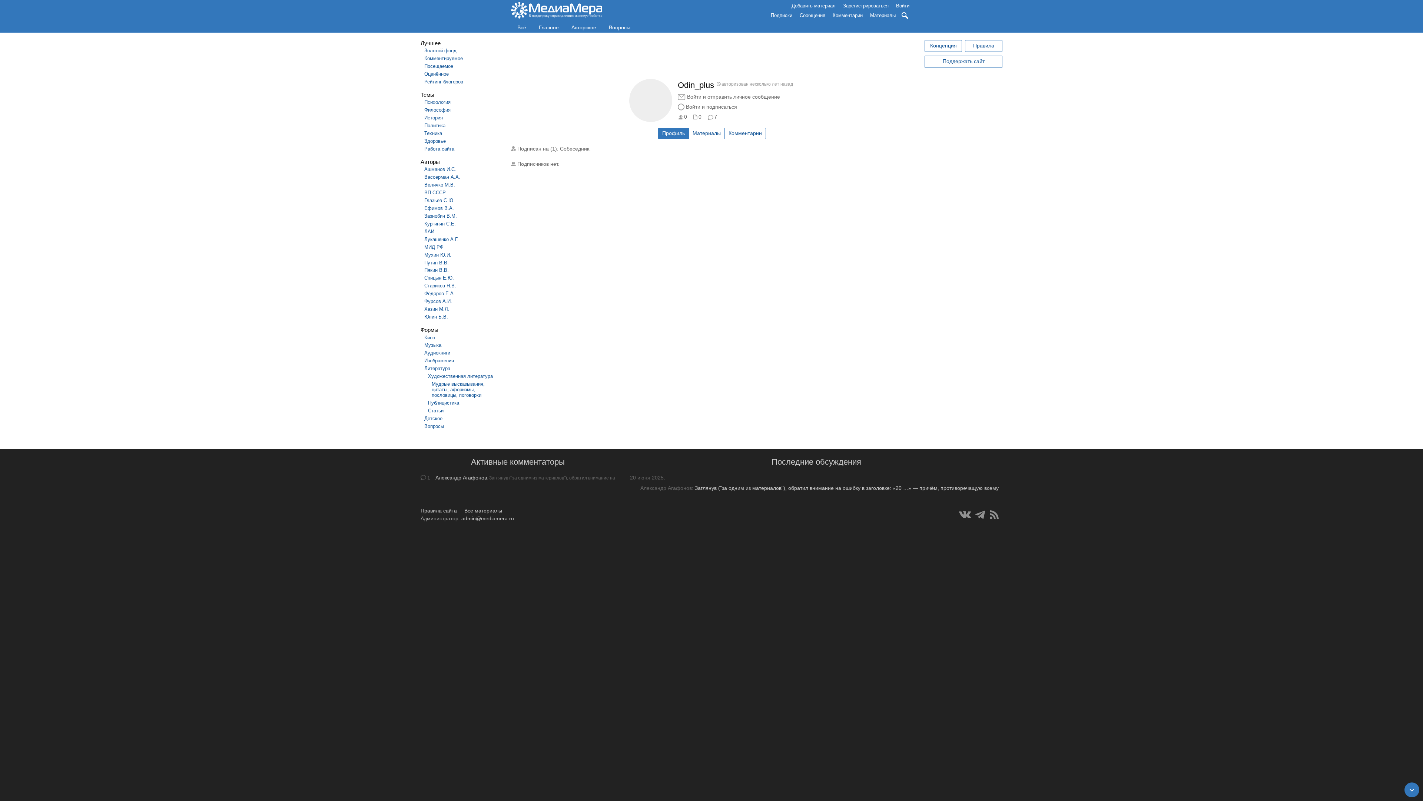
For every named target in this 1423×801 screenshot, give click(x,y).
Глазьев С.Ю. (439, 200)
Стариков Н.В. (440, 286)
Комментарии (848, 15)
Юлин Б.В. (436, 317)
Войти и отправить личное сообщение (733, 97)
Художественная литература (460, 376)
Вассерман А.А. (442, 177)
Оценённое (436, 74)
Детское (433, 418)
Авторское (583, 27)
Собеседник (574, 149)
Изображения (439, 360)
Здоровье (435, 141)
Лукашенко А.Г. (441, 239)
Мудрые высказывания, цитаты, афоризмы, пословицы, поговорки (458, 389)
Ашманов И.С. (440, 169)
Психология (437, 102)
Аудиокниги (437, 353)
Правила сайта (439, 511)
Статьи (436, 410)
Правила (983, 46)
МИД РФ (434, 247)
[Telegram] (980, 515)
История (433, 118)
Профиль (673, 133)
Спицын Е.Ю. (439, 278)
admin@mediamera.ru (487, 518)
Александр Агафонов (461, 478)
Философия (437, 110)
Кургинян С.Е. (440, 224)
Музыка (432, 345)
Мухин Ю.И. (437, 255)
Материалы (883, 15)
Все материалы (483, 511)
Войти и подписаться (711, 107)
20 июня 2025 (647, 478)
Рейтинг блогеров (443, 82)
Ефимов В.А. (439, 208)
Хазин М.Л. (437, 309)
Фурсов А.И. (438, 301)
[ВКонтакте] (965, 515)
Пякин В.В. (436, 270)
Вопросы (619, 27)
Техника (433, 133)
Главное (549, 27)
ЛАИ (429, 231)
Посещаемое (438, 66)
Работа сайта (439, 149)
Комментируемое (443, 58)
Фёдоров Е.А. (439, 293)
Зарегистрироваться (866, 6)
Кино (429, 337)
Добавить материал (814, 6)
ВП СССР (435, 192)
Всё (521, 27)
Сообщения (812, 15)
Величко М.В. (439, 185)
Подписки (781, 15)
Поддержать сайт (964, 61)
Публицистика (443, 403)
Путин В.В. (436, 263)
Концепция (943, 46)
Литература (437, 368)
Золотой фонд (440, 50)
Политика (434, 125)
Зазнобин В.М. (440, 216)
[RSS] (994, 515)
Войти (902, 6)
